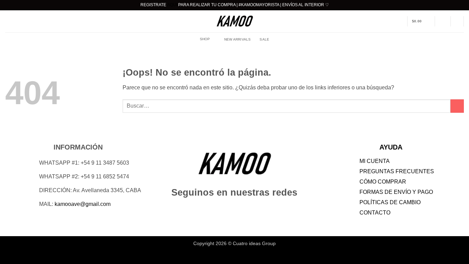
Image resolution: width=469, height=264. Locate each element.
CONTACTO (374, 213)
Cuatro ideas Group (254, 243)
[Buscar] (457, 21)
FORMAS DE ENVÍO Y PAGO (396, 192)
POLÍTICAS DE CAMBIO (390, 202)
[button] (421, 21)
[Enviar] (457, 106)
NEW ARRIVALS (237, 39)
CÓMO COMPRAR (382, 182)
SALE (264, 39)
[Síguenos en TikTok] (247, 209)
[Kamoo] (234, 21)
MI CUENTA (374, 161)
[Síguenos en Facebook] (222, 209)
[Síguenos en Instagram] (234, 209)
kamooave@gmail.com (83, 204)
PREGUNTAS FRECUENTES (396, 171)
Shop (205, 39)
